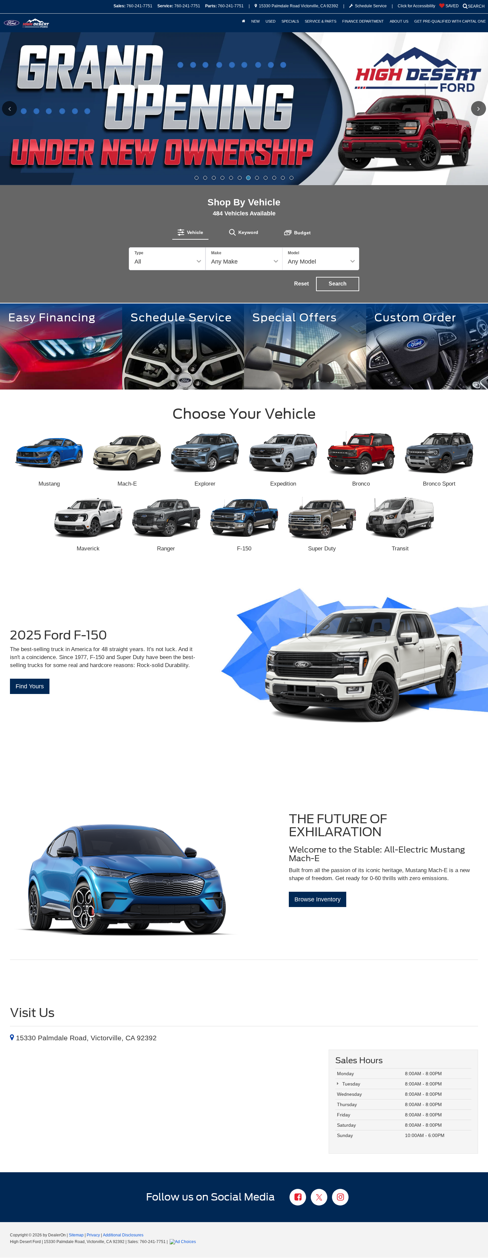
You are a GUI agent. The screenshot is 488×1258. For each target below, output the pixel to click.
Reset (301, 283)
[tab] (190, 232)
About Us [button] (399, 21)
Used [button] (271, 21)
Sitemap (76, 1235)
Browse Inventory (317, 899)
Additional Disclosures (123, 1235)
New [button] (255, 21)
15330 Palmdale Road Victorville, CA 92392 (298, 6)
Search (338, 283)
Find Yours (30, 686)
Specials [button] (290, 21)
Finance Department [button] (363, 21)
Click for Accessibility (416, 6)
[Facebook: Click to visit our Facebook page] (298, 1198)
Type (138, 253)
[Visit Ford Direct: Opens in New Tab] (184, 1241)
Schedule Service (370, 6)
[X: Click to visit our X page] (319, 1198)
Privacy (93, 1235)
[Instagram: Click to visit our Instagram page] (340, 1198)
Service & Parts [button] (320, 21)
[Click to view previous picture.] (22, 109)
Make (216, 253)
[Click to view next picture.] (466, 109)
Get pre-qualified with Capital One (450, 21)
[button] (197, 178)
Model (293, 253)
